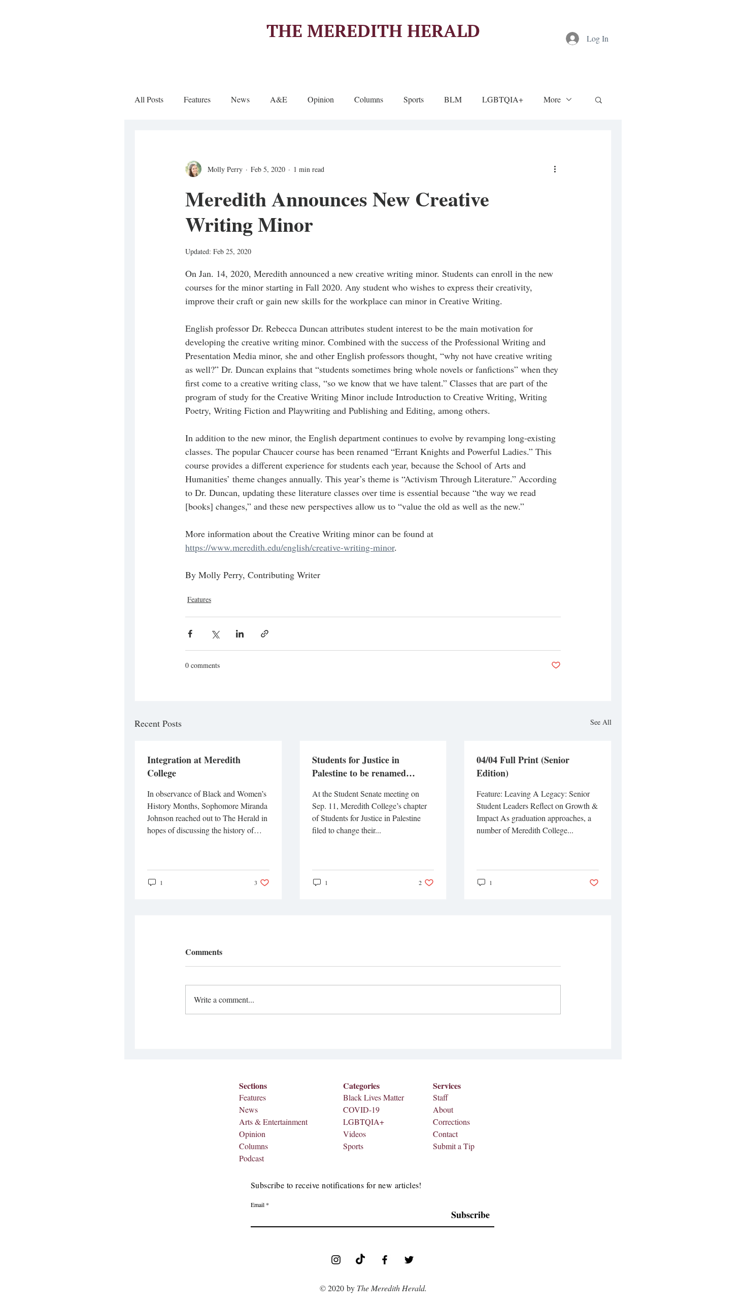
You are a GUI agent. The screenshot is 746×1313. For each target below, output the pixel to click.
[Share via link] (264, 633)
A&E (278, 99)
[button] (598, 99)
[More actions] (555, 169)
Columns (368, 99)
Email (257, 1204)
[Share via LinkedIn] (240, 633)
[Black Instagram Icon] (336, 1260)
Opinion (321, 99)
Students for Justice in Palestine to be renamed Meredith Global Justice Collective (359, 766)
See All (601, 722)
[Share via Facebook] (190, 633)
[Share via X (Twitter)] (215, 633)
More (552, 99)
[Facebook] (385, 1260)
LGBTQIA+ (502, 99)
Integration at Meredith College (194, 766)
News (240, 99)
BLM (453, 99)
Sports (413, 99)
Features (197, 99)
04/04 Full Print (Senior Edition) (523, 766)
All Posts (148, 99)
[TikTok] (360, 1260)
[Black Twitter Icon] (409, 1260)
